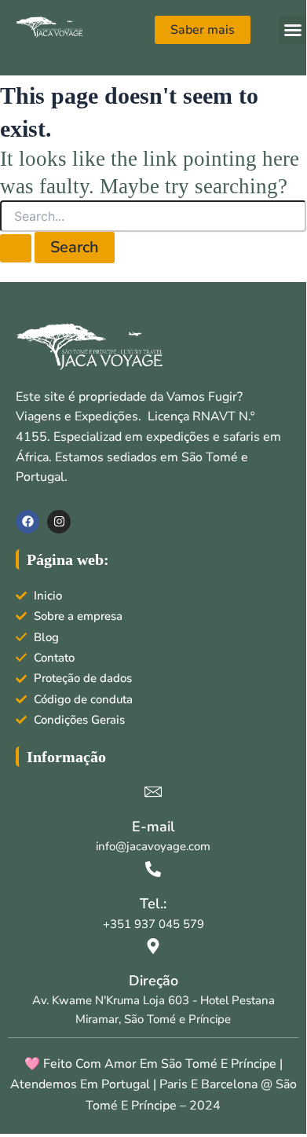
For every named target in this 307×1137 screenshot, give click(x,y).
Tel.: (153, 903)
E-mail (153, 826)
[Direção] (153, 946)
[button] (293, 30)
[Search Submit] (15, 248)
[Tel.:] (153, 869)
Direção (153, 980)
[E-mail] (153, 791)
